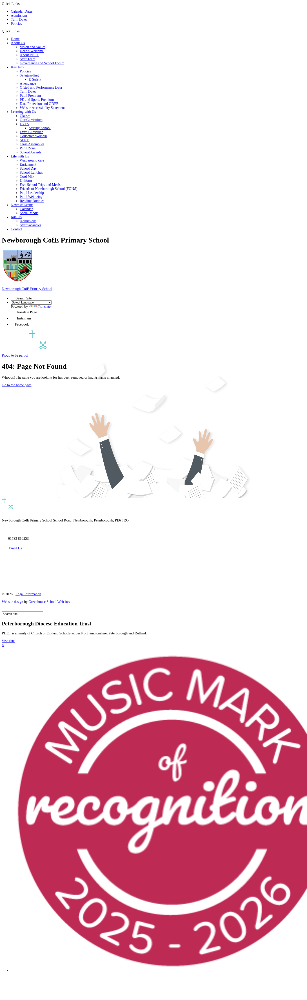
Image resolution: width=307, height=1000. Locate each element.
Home (15, 39)
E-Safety (35, 79)
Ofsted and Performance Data (41, 87)
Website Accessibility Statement (42, 108)
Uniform (26, 180)
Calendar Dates (22, 11)
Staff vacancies (30, 225)
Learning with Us (23, 112)
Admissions (19, 15)
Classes (25, 116)
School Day (28, 168)
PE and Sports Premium (37, 99)
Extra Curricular (31, 132)
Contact (16, 229)
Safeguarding (29, 75)
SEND (24, 140)
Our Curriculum (31, 120)
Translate (44, 306)
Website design (12, 602)
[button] (21, 31)
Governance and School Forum (42, 63)
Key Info (17, 67)
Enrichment (28, 164)
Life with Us (20, 156)
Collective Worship (33, 136)
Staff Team (27, 59)
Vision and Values (32, 47)
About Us (18, 43)
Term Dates (19, 19)
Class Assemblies (32, 144)
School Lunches (31, 172)
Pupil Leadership (32, 193)
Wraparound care (32, 160)
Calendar (26, 209)
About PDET (29, 55)
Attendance (28, 83)
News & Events (22, 205)
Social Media (29, 213)
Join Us (16, 217)
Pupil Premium (30, 95)
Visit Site (8, 641)
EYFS (24, 124)
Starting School (40, 128)
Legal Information (28, 594)
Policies (16, 23)
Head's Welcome (32, 51)
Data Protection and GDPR (39, 104)
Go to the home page (16, 385)
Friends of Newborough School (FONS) (48, 189)
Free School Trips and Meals (40, 185)
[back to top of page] (4, 609)
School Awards (30, 152)
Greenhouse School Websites (49, 602)
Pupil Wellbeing (31, 197)
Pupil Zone (28, 148)
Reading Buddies (32, 201)
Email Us (15, 548)
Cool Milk (27, 176)
